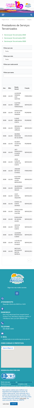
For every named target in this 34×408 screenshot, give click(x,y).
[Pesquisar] (31, 15)
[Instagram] (17, 293)
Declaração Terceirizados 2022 (15, 35)
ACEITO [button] (13, 403)
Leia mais (23, 398)
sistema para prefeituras (25, 382)
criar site (12, 382)
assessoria (14, 384)
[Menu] (3, 15)
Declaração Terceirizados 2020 (15, 41)
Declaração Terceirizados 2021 (15, 38)
